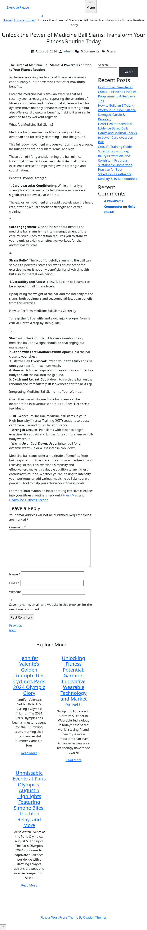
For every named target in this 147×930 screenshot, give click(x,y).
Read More (29, 753)
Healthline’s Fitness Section (28, 500)
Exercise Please (18, 7)
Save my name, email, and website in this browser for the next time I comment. (50, 607)
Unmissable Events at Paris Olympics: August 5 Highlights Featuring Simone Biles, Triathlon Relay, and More (29, 799)
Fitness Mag (69, 495)
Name (14, 574)
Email (14, 583)
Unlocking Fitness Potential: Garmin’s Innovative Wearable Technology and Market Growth (73, 681)
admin (68, 51)
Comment (17, 527)
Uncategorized (25, 20)
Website (15, 592)
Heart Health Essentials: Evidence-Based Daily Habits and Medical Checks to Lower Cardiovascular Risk (117, 133)
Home (7, 20)
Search (103, 65)
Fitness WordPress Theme (73, 917)
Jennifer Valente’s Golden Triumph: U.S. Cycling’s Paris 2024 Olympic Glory (29, 675)
